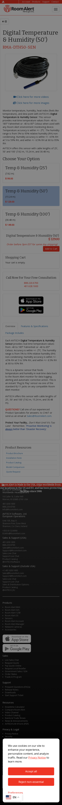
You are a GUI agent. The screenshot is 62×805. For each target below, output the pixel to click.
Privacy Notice (37, 757)
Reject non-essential (31, 782)
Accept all (31, 771)
